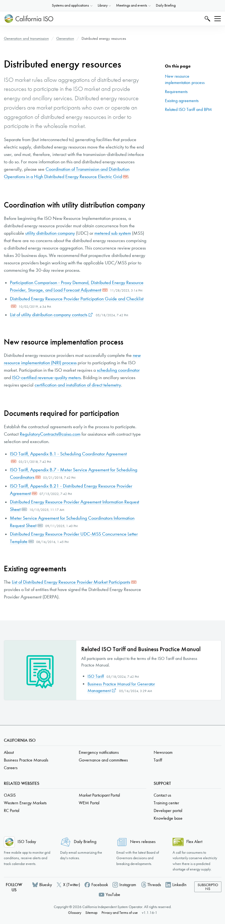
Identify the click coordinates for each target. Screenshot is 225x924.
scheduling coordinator (118, 370)
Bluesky (45, 884)
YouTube (113, 894)
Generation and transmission (26, 38)
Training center (166, 802)
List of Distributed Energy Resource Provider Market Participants (71, 582)
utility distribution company (50, 233)
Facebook (99, 884)
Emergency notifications (99, 752)
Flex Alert (194, 841)
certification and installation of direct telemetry (78, 385)
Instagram (127, 884)
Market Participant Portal (99, 795)
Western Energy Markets (25, 802)
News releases (143, 841)
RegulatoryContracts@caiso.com (50, 434)
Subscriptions (208, 887)
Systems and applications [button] (70, 5)
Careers (11, 767)
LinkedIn (179, 884)
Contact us (162, 795)
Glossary (74, 912)
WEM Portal (89, 802)
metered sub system (112, 233)
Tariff (158, 760)
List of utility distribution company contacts (48, 315)
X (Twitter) (71, 884)
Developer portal (168, 810)
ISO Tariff (96, 676)
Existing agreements (182, 100)
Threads (154, 884)
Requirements (176, 91)
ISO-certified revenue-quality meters (46, 377)
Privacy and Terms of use (120, 912)
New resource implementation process (185, 79)
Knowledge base (168, 818)
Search (207, 18)
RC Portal (11, 810)
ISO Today (27, 841)
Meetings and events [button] (131, 5)
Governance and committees (103, 760)
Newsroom (163, 752)
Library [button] (103, 5)
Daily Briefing (166, 5)
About (9, 752)
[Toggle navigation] (217, 19)
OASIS (10, 795)
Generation (65, 38)
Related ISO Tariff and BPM (188, 109)
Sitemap (91, 912)
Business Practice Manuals (26, 760)
